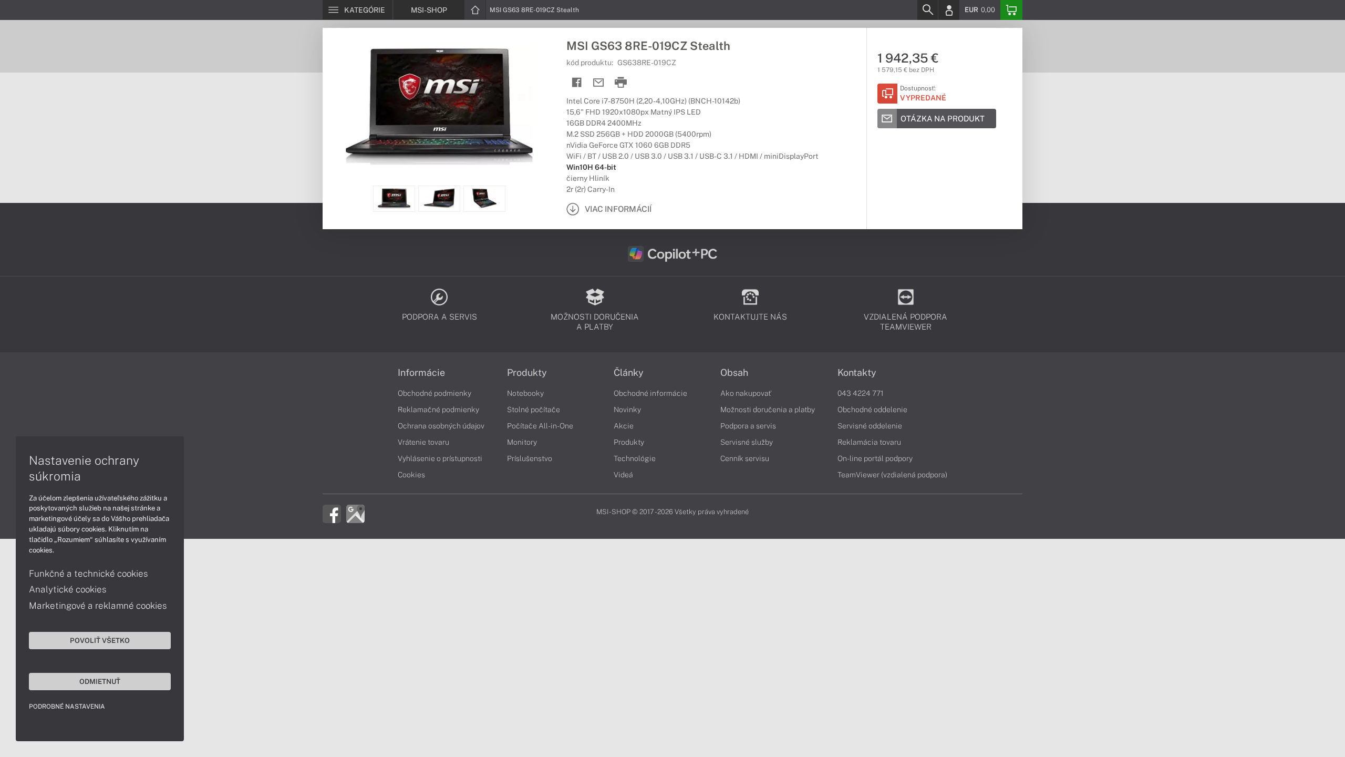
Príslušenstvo (529, 458)
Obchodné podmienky (434, 393)
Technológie (635, 458)
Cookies (411, 474)
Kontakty (856, 372)
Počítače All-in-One (540, 426)
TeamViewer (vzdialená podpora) (892, 474)
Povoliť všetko (100, 640)
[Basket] (1011, 10)
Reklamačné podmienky (438, 409)
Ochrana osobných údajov (441, 426)
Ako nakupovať (745, 393)
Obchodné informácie (650, 393)
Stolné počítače (533, 409)
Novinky (627, 409)
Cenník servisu (744, 458)
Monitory (522, 442)
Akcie (624, 426)
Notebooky (525, 393)
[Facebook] (332, 513)
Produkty (527, 372)
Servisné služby (746, 442)
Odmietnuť (99, 681)
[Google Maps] (355, 513)
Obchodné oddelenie (872, 409)
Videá (623, 474)
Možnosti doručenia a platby (767, 409)
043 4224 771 (860, 393)
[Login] (948, 10)
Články (629, 372)
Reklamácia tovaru (869, 442)
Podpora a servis (748, 426)
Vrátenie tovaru (423, 442)
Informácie (421, 372)
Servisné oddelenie (869, 426)
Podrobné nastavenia (67, 706)
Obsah (734, 372)
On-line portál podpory (875, 458)
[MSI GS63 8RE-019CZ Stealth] (439, 107)
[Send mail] (598, 83)
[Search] (927, 10)
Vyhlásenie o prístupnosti (440, 458)
